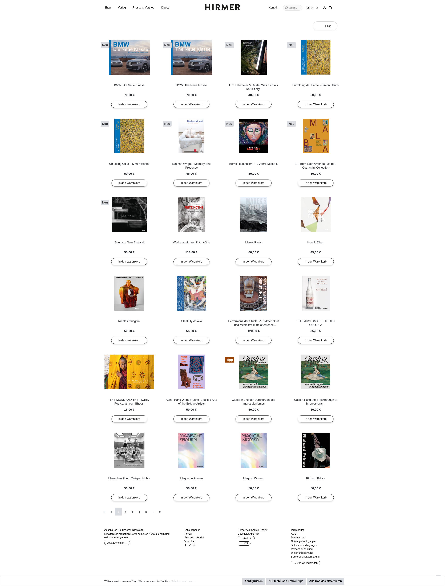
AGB (294, 533)
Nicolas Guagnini (129, 321)
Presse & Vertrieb (194, 537)
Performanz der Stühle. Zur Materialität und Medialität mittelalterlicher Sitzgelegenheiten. (253, 323)
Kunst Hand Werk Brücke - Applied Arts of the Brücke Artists (191, 401)
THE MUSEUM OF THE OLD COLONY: (316, 323)
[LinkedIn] (194, 545)
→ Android (246, 538)
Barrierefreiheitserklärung (305, 556)
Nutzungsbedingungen (303, 541)
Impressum (297, 529)
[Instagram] (190, 545)
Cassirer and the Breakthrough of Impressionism (315, 401)
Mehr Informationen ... (183, 581)
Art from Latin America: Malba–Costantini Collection (316, 165)
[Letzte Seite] (159, 512)
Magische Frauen (191, 478)
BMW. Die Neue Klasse (129, 85)
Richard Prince (315, 478)
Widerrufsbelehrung (302, 552)
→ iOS (244, 543)
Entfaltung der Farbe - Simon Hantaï (315, 85)
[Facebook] (185, 545)
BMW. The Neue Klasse (191, 85)
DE (308, 7)
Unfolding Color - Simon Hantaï (129, 163)
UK (312, 7)
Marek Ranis (253, 242)
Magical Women (253, 478)
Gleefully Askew (191, 321)
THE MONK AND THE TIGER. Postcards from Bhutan (129, 401)
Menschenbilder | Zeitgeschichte (129, 478)
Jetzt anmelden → (117, 542)
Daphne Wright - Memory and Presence (191, 165)
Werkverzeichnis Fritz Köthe (191, 242)
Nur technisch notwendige (286, 581)
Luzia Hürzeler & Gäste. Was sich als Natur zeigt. (253, 87)
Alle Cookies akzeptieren (325, 581)
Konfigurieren (253, 581)
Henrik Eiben (315, 242)
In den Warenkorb (129, 104)
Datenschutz (298, 537)
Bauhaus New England (129, 242)
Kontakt (188, 533)
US (317, 7)
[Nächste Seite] (152, 512)
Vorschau (189, 541)
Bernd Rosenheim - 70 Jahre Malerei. (253, 163)
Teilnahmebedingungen (304, 545)
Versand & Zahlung (302, 548)
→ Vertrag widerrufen (306, 562)
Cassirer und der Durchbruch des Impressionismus (253, 401)
